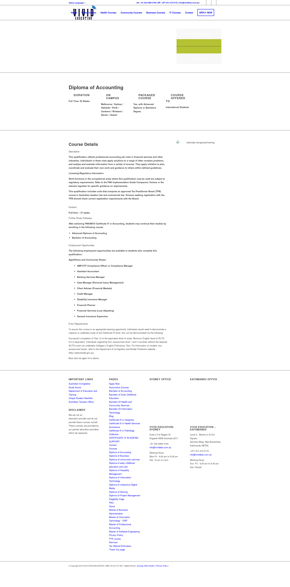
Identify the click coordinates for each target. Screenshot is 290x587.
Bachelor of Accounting (120, 390)
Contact (113, 445)
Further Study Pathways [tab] (80, 218)
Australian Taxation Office (81, 401)
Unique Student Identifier (81, 398)
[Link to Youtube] (218, 2)
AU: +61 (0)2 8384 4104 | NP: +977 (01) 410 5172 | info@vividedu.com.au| (167, 2)
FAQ (111, 502)
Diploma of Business (119, 455)
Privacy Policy (116, 535)
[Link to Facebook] (203, 2)
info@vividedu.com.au (160, 447)
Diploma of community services (124, 459)
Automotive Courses (119, 387)
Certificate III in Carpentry (121, 419)
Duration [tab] (73, 207)
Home (112, 506)
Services (113, 542)
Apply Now (114, 383)
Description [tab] (74, 151)
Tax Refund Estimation (120, 546)
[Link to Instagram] (208, 2)
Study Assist (75, 387)
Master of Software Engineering (124, 531)
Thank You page (117, 549)
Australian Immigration (79, 383)
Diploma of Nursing (118, 491)
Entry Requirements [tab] (78, 323)
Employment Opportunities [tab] (81, 245)
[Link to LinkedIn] (213, 2)
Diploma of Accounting (120, 452)
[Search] (72, 27)
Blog (111, 416)
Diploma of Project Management (124, 495)
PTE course (115, 538)
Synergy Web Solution (146, 565)
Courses (113, 448)
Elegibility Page (116, 499)
